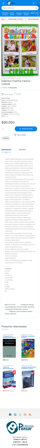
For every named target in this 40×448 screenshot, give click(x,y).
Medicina (33, 13)
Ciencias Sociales (21, 77)
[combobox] (17, 8)
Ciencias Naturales (11, 77)
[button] (37, 26)
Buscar (36, 8)
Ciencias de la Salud (26, 13)
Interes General (12, 13)
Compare (18, 94)
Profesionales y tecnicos (4, 13)
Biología (3, 77)
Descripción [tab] (6, 150)
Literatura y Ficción (19, 13)
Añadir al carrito (27, 129)
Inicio (2, 19)
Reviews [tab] (22, 150)
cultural (18, 311)
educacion (13, 313)
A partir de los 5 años (26, 334)
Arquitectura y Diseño (8, 334)
